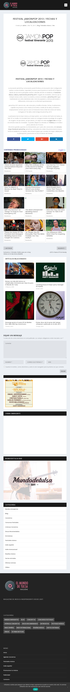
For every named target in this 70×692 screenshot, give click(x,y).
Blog (38, 25)
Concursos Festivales (11, 522)
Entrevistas (8, 536)
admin (24, 25)
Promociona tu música (10, 670)
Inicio (5, 652)
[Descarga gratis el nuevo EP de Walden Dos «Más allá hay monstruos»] (19, 305)
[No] (67, 687)
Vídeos (7, 567)
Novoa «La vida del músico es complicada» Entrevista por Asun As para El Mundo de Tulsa (19, 282)
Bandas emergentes (11, 509)
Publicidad (6, 675)
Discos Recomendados (12, 531)
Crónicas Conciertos (11, 527)
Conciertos (8, 518)
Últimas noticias (10, 563)
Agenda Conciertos (9, 657)
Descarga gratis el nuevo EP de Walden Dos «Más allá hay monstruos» (18, 323)
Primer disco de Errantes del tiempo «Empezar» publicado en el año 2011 (48, 323)
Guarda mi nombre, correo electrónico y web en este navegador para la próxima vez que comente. (35, 367)
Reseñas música (10, 554)
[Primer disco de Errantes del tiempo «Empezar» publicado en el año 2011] (50, 305)
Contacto (6, 679)
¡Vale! (35, 689)
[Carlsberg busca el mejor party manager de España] (50, 272)
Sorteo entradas (10, 558)
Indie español (9, 545)
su (47, 120)
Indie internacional (11, 549)
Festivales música (45, 25)
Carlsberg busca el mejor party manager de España (50, 285)
